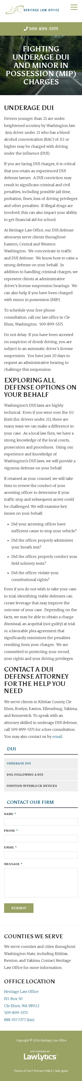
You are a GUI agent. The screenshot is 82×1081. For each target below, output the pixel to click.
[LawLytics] (41, 1056)
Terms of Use (22, 1071)
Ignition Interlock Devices (32, 786)
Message (13, 864)
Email (10, 847)
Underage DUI (19, 763)
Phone (11, 830)
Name (10, 814)
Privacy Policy (43, 1071)
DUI (11, 749)
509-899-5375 (43, 28)
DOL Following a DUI (25, 774)
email (57, 736)
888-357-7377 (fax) (19, 1019)
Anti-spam (61, 1071)
